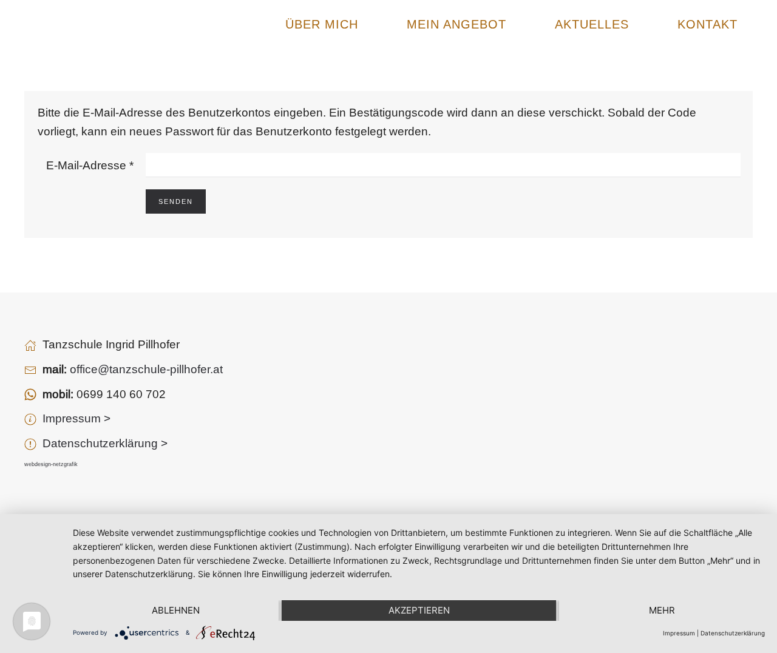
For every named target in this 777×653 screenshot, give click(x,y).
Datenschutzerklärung (733, 633)
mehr (662, 610)
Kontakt (707, 24)
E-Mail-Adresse (90, 165)
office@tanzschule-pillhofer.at (146, 369)
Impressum (679, 633)
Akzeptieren (419, 610)
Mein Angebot (456, 24)
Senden (175, 201)
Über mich (321, 24)
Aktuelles (592, 24)
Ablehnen (176, 610)
